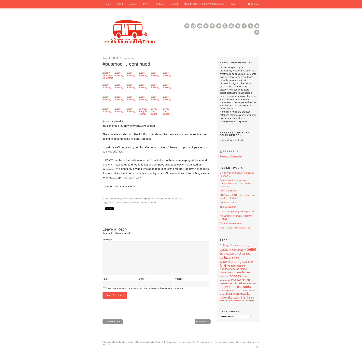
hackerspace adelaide (233, 268)
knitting (245, 276)
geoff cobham (237, 265)
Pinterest (212, 26)
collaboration (229, 257)
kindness (234, 276)
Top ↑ (257, 347)
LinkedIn (186, 26)
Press (146, 4)
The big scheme (228, 207)
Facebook (250, 26)
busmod (118, 202)
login (232, 4)
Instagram (231, 26)
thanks (246, 297)
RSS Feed (256, 32)
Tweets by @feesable (231, 156)
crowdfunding (230, 261)
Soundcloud (199, 26)
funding (225, 265)
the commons (236, 301)
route (251, 290)
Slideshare (206, 26)
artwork (241, 249)
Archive (160, 4)
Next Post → (202, 321)
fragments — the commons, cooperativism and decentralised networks (236, 183)
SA (183, 198)
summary (236, 298)
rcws (223, 290)
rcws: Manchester (228, 191)
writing (251, 301)
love (234, 280)
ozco (222, 287)
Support (133, 4)
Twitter (256, 26)
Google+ (244, 26)
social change (233, 293)
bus (112, 202)
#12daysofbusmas (230, 245)
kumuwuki (225, 280)
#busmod (107, 121)
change (244, 253)
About (120, 4)
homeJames (242, 272)
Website (178, 279)
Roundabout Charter (146, 202)
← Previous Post (112, 321)
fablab (244, 262)
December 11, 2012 (112, 58)
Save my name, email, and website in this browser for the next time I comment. (145, 288)
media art (243, 280)
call (236, 254)
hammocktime (226, 272)
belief (251, 249)
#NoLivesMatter (228, 202)
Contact (174, 4)
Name (106, 279)
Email (141, 279)
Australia (116, 198)
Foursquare (193, 26)
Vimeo (218, 26)
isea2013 (223, 277)
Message (108, 239)
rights (228, 290)
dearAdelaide (127, 198)
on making (158, 198)
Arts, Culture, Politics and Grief (235, 228)
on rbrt (168, 198)
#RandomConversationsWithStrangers (204, 4)
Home (107, 4)
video (245, 300)
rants (247, 287)
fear (250, 261)
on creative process (143, 198)
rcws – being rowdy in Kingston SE (237, 211)
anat (234, 249)
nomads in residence (237, 283)
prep (125, 202)
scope (222, 294)
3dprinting (245, 245)
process (132, 202)
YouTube (225, 26)
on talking (252, 284)
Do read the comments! (231, 223)
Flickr (237, 26)
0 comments (128, 58)
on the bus (176, 198)
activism (225, 249)
